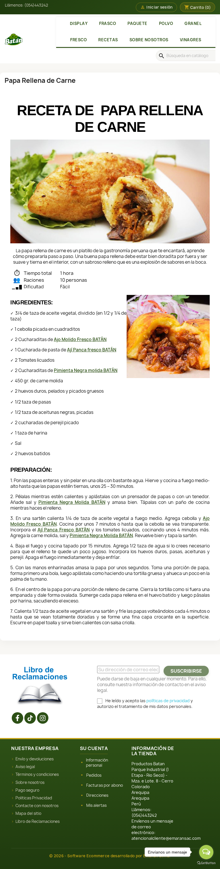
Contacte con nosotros (36, 805)
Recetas (108, 39)
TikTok (30, 718)
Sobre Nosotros (148, 39)
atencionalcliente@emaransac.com (166, 838)
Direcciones (97, 795)
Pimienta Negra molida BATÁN (85, 370)
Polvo (166, 23)
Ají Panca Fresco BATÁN (64, 530)
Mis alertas (96, 805)
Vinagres (190, 39)
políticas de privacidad (168, 700)
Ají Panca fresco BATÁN (91, 350)
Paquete (137, 23)
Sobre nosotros (29, 782)
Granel (193, 23)
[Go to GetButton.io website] (206, 863)
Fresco (78, 39)
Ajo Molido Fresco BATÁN (80, 339)
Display (79, 23)
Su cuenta (94, 748)
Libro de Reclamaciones (37, 821)
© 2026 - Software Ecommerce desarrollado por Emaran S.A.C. (109, 855)
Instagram (42, 718)
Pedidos (93, 775)
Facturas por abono (104, 785)
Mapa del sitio (28, 813)
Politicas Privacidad (33, 798)
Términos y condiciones (37, 774)
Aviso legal (25, 766)
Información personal (97, 763)
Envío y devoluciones (34, 759)
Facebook (17, 718)
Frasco (107, 23)
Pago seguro (27, 790)
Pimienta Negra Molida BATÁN (71, 502)
